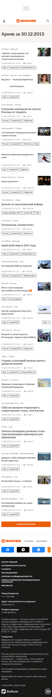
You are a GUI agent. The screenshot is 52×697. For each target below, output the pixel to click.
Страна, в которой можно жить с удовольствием (23, 362)
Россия (14, 75)
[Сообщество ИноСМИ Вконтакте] (38, 549)
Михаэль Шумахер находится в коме (17, 156)
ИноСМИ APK (6, 586)
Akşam (4, 356)
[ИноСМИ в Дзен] (23, 549)
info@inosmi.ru (7, 604)
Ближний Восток (28, 68)
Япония (18, 105)
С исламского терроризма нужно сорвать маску (18, 134)
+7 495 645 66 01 (8, 612)
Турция (15, 221)
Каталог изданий (9, 562)
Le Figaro (5, 49)
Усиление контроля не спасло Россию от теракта (21, 111)
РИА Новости (6, 330)
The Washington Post (9, 403)
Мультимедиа (15, 299)
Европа (24, 170)
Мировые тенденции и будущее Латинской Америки (18, 385)
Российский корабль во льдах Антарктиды (16, 504)
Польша (19, 128)
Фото (5, 299)
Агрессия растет (9, 181)
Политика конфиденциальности (16, 576)
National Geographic (9, 499)
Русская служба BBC (9, 454)
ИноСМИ (5, 75)
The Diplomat (6, 307)
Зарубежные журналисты (13, 566)
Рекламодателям (9, 573)
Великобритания (27, 454)
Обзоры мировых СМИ (11, 213)
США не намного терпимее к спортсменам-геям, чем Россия (22, 409)
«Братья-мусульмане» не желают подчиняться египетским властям (15, 56)
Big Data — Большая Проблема (17, 79)
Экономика (41, 541)
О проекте (6, 569)
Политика (28, 144)
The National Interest (9, 262)
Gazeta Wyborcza (8, 177)
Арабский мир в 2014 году (18, 245)
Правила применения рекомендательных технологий (20, 581)
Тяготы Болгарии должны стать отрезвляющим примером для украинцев (23, 434)
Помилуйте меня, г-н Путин (16, 481)
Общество (28, 121)
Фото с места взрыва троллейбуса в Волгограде (16, 289)
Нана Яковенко (24, 75)
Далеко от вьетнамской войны (22, 204)
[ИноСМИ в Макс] (7, 549)
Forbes (4, 427)
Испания (14, 380)
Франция (14, 49)
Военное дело (29, 276)
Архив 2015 (13, 68)
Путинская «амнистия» (17, 224)
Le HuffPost (6, 241)
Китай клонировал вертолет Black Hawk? (16, 312)
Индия (18, 200)
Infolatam (5, 380)
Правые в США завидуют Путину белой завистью (18, 459)
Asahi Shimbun (7, 105)
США (22, 262)
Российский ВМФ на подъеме (16, 266)
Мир (4, 68)
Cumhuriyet (6, 221)
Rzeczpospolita (7, 128)
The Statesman (7, 200)
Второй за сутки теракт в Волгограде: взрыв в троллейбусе (18, 336)
